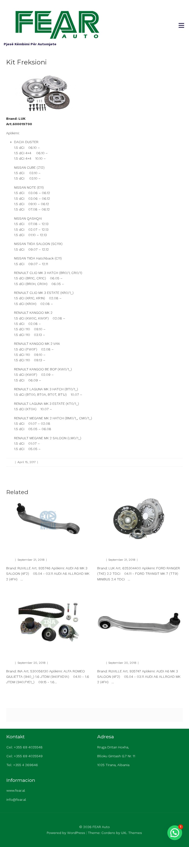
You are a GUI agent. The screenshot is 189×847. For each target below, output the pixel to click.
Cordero (108, 833)
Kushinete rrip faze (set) (32, 648)
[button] (174, 832)
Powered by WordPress (66, 833)
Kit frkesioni (110, 545)
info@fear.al (16, 800)
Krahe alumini (21, 545)
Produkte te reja (50, 462)
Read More (13, 587)
